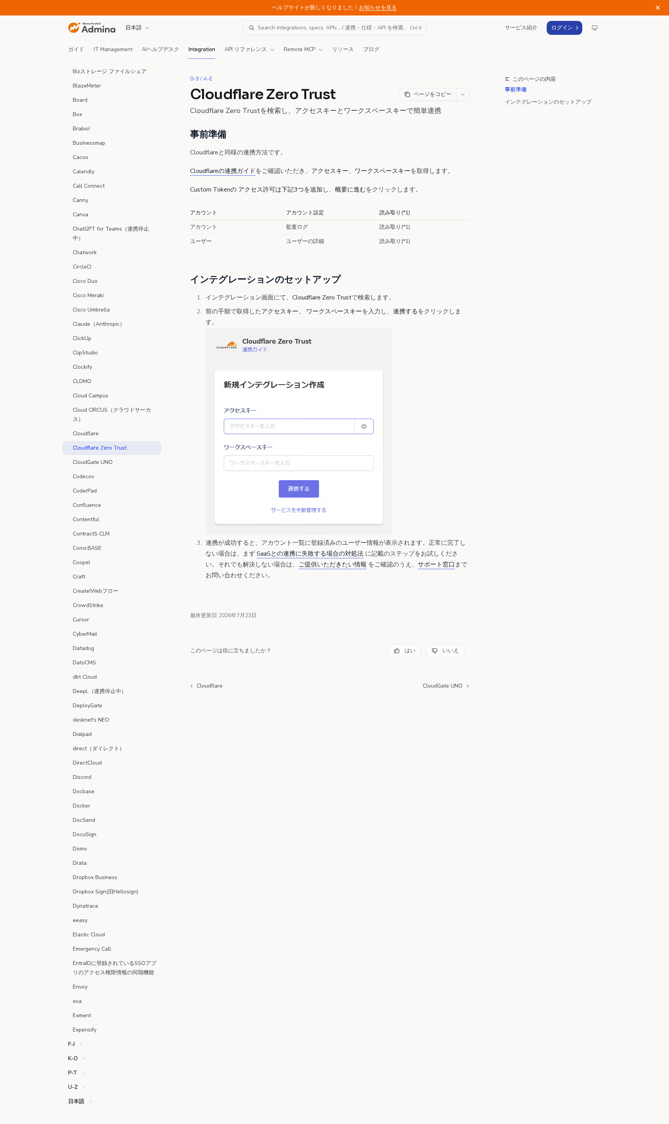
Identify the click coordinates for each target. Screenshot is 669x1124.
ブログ (371, 49)
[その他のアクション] (462, 94)
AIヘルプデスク (160, 49)
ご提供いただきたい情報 (332, 564)
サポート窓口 (436, 564)
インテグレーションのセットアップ (548, 102)
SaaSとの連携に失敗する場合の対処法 (310, 553)
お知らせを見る (378, 7)
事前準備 (516, 89)
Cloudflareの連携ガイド (223, 171)
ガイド (76, 49)
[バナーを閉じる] (658, 8)
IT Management (113, 49)
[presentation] (117, 591)
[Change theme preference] (594, 28)
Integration (202, 49)
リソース (343, 49)
